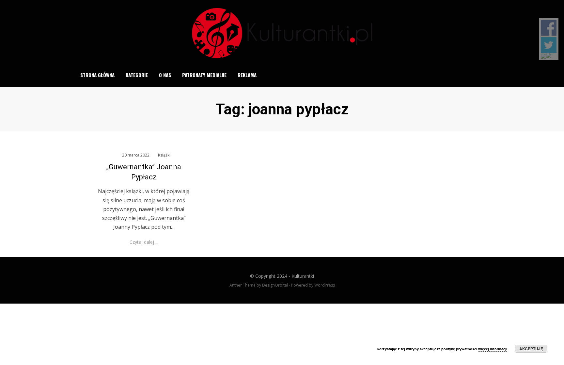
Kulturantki (302, 276)
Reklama (247, 74)
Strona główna (97, 74)
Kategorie (137, 74)
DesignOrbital (275, 285)
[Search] (485, 75)
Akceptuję (531, 349)
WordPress (324, 285)
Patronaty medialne (204, 74)
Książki (164, 155)
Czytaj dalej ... (144, 242)
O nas (165, 74)
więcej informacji (492, 348)
